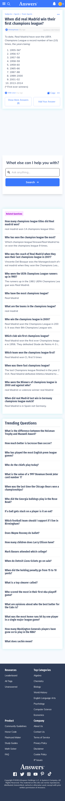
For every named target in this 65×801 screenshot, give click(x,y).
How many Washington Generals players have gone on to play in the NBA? (30, 630)
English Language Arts (45, 698)
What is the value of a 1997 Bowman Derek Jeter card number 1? (31, 476)
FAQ (7, 754)
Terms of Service (42, 737)
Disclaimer (39, 748)
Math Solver (10, 748)
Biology (37, 686)
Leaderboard (11, 675)
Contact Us (39, 731)
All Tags (8, 681)
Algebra (37, 675)
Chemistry (39, 681)
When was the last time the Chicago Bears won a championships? (32, 488)
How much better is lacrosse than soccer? (28, 443)
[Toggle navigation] (3, 3)
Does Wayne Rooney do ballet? (22, 533)
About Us (38, 726)
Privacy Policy (40, 743)
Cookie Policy (40, 754)
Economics (39, 715)
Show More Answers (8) (18, 102)
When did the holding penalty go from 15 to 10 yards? (31, 572)
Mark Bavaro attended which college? (26, 551)
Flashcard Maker (13, 737)
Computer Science (43, 709)
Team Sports (27, 14)
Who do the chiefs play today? (22, 465)
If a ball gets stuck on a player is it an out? (28, 511)
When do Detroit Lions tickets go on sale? (28, 561)
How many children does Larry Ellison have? (29, 542)
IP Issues (38, 760)
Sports (17, 14)
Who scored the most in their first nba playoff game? (30, 593)
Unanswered (11, 686)
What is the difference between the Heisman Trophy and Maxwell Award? (30, 432)
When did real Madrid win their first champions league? (30, 21)
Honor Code (11, 731)
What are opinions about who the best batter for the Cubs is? (32, 606)
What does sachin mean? (18, 641)
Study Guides (11, 743)
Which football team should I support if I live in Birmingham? (31, 522)
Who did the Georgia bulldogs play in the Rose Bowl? (31, 500)
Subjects (8, 14)
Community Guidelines (15, 726)
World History (40, 692)
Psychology (39, 703)
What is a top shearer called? (21, 582)
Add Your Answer (46, 101)
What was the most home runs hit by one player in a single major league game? (31, 618)
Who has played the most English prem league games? (31, 454)
